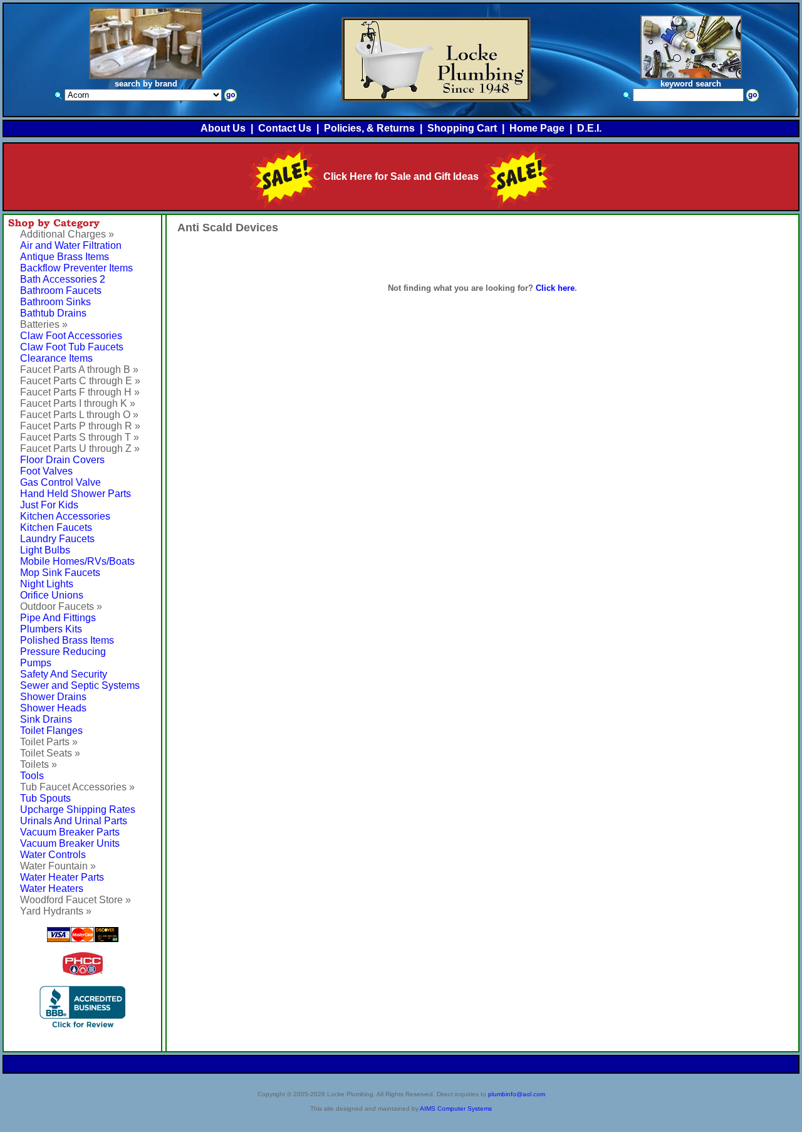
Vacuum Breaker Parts (70, 832)
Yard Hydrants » (55, 911)
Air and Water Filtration (71, 245)
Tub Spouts (45, 798)
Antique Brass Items (64, 256)
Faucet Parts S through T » (79, 437)
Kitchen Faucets (56, 527)
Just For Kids (49, 505)
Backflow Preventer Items (76, 268)
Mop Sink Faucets (60, 572)
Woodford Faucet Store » (75, 899)
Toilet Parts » (49, 741)
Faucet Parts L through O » (79, 414)
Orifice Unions (51, 595)
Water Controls (53, 854)
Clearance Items (56, 358)
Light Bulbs (45, 550)
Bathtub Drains (53, 313)
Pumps (35, 663)
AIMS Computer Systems (456, 1108)
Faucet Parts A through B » (79, 369)
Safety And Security (63, 674)
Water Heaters (51, 888)
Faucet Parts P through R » (80, 426)
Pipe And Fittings (58, 617)
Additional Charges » (67, 234)
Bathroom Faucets (61, 290)
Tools (32, 775)
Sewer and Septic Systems (80, 685)
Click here (555, 288)
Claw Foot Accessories (71, 335)
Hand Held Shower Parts (75, 493)
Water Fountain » (58, 866)
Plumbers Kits (51, 629)
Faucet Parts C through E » (80, 380)
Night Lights (46, 584)
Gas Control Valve (60, 482)
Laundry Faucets (57, 538)
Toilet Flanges (51, 730)
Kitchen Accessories (65, 516)
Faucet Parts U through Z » (80, 448)
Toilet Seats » (50, 753)
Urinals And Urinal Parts (73, 820)
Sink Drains (46, 719)
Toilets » (38, 764)
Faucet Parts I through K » (77, 403)
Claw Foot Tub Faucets (71, 347)
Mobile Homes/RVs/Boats (77, 561)
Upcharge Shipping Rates (77, 809)
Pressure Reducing (63, 651)
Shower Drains (53, 696)
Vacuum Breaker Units (70, 843)
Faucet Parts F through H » (80, 392)
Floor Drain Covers (62, 459)
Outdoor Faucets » (61, 606)
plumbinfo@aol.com (516, 1094)
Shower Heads (53, 708)
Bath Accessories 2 (62, 279)
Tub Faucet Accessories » (77, 787)
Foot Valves (46, 471)
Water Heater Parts (62, 877)
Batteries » (44, 324)
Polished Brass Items (67, 640)
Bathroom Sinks (55, 301)
